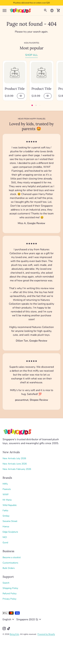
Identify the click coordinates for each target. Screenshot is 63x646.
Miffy (5, 483)
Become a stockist (12, 557)
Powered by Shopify (46, 634)
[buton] (9, 619)
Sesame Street (10, 521)
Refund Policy (9, 593)
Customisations (10, 562)
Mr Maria (7, 499)
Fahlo (5, 510)
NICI (5, 537)
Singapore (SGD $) (29, 619)
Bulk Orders (9, 568)
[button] (32, 105)
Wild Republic (10, 505)
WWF (6, 494)
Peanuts (7, 489)
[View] (14, 72)
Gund (5, 542)
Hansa (6, 526)
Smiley (6, 515)
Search (6, 582)
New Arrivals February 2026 (17, 469)
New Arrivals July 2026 (14, 458)
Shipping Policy (10, 588)
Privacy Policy (9, 598)
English (9, 619)
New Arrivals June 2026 (15, 463)
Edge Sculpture (10, 531)
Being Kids (14, 634)
